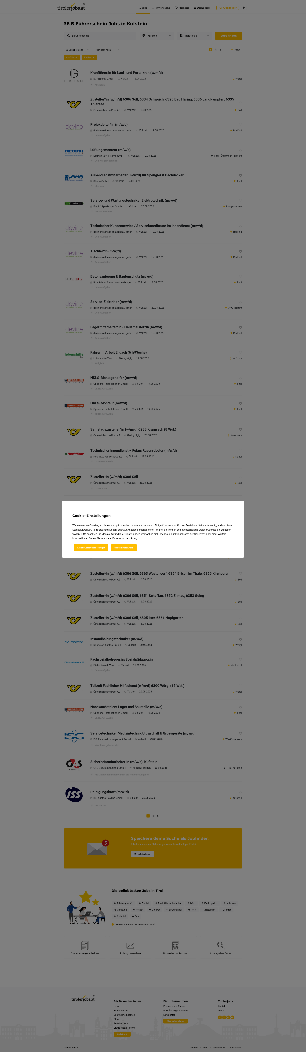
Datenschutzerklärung (124, 538)
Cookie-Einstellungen (123, 548)
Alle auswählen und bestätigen (91, 548)
